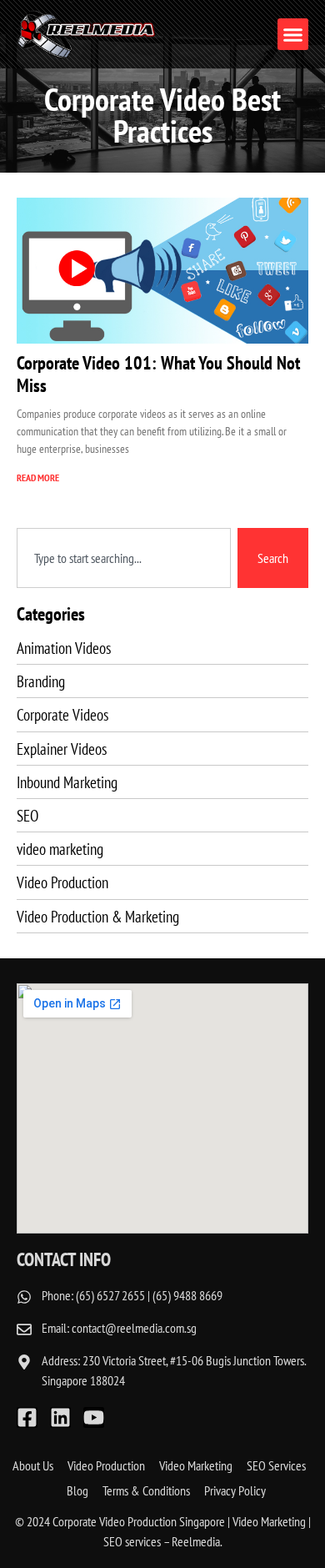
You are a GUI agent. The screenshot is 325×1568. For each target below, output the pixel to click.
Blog (77, 1490)
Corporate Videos (62, 714)
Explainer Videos (62, 748)
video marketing (60, 848)
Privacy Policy (235, 1490)
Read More (38, 477)
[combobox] (124, 558)
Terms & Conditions (146, 1490)
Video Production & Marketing (98, 916)
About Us (32, 1465)
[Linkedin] (60, 1417)
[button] (293, 34)
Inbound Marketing (67, 781)
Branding (41, 681)
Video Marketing (195, 1465)
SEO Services (276, 1465)
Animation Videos (64, 647)
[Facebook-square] (27, 1417)
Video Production (62, 882)
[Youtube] (93, 1417)
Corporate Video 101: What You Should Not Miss (158, 373)
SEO (27, 815)
